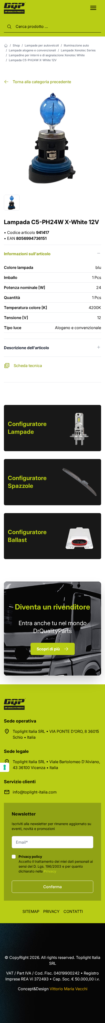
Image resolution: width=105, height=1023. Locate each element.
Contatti (73, 911)
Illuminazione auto (76, 45)
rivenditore (52, 606)
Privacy (50, 871)
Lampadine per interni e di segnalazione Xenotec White (47, 55)
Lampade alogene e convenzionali (32, 50)
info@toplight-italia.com (35, 792)
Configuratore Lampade (27, 427)
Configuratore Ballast (27, 536)
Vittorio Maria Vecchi (68, 988)
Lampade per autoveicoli (42, 45)
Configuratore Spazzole (27, 481)
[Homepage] (6, 45)
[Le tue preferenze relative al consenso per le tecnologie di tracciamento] (4, 767)
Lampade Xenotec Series (78, 50)
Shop (16, 45)
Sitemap (30, 911)
